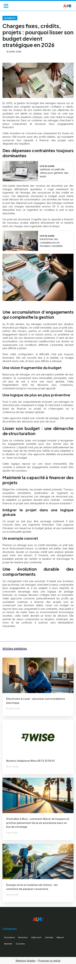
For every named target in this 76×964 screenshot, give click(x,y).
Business (10, 18)
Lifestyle (49, 937)
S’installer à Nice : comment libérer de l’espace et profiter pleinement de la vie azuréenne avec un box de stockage (37, 822)
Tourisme (20, 944)
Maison (60, 937)
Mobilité (8, 944)
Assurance (9, 937)
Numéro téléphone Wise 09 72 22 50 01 (30, 760)
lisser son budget (17, 457)
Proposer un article (49, 960)
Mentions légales (26, 960)
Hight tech (36, 937)
